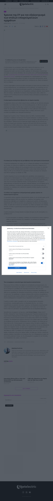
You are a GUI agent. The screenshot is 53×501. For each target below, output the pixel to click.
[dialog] (26, 250)
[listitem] (26, 246)
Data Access (26, 272)
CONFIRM (17, 267)
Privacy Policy (34, 272)
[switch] (42, 249)
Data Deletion (19, 272)
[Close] (49, 228)
